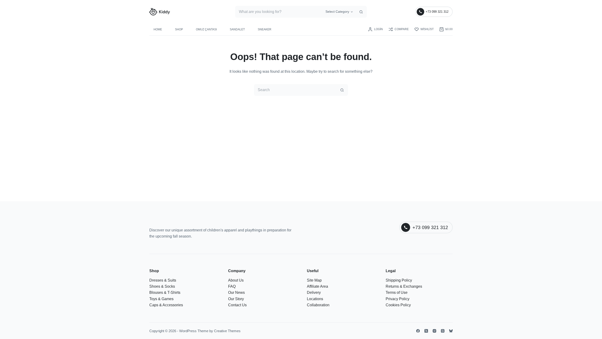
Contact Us (237, 305)
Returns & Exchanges (404, 286)
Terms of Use (397, 293)
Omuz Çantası (206, 29)
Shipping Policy (399, 280)
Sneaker (264, 29)
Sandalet (237, 29)
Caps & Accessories (166, 305)
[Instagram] (434, 331)
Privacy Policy (397, 299)
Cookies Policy (398, 305)
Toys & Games (161, 299)
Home (158, 29)
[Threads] (442, 331)
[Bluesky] (451, 331)
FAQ (232, 286)
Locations (315, 299)
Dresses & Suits (162, 280)
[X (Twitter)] (426, 331)
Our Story (236, 299)
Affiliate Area (317, 286)
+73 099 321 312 (437, 11)
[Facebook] (418, 331)
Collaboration (318, 305)
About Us (236, 280)
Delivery (314, 293)
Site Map (314, 280)
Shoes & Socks (162, 286)
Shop (179, 29)
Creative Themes (227, 331)
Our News (236, 293)
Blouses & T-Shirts (164, 293)
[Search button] (361, 12)
